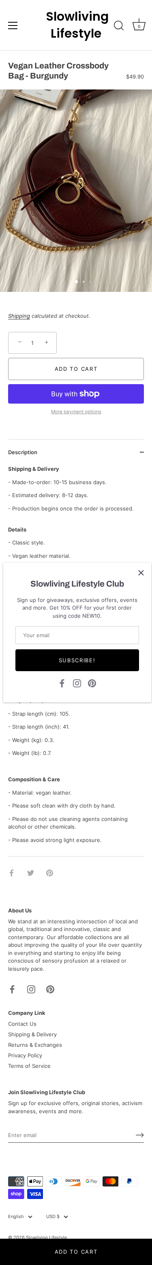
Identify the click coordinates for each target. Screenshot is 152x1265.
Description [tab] (22, 452)
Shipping (19, 316)
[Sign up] (140, 1135)
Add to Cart (76, 1251)
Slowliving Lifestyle (76, 25)
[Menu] (13, 25)
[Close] (141, 573)
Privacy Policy (25, 1055)
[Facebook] (62, 683)
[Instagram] (77, 683)
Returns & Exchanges (35, 1045)
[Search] (119, 27)
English (16, 1216)
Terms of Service (29, 1066)
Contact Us (22, 1024)
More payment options (76, 412)
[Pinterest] (92, 683)
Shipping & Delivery (32, 1034)
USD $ (53, 1216)
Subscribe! (77, 660)
